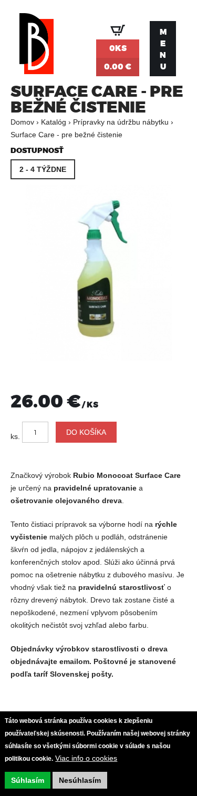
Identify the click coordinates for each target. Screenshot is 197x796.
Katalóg (53, 122)
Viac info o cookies (86, 758)
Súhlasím (27, 780)
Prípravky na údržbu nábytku (121, 122)
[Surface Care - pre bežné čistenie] (98, 358)
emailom (74, 661)
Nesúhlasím (80, 780)
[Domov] (36, 48)
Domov (22, 122)
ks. (15, 436)
